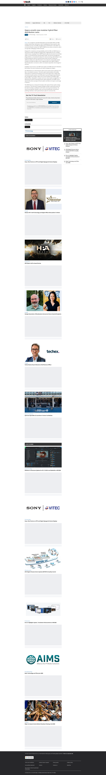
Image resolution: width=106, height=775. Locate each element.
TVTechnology (32, 34)
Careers (40, 765)
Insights (34, 5)
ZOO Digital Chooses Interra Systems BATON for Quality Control (72, 151)
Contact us (55, 765)
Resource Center (52, 5)
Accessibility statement (29, 765)
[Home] (24, 5)
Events (45, 5)
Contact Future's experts (44, 762)
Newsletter (59, 39)
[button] (80, 1)
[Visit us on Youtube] (72, 2)
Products (40, 5)
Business (26, 26)
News (28, 5)
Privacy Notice (31, 106)
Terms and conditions (29, 762)
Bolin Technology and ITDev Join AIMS (72, 162)
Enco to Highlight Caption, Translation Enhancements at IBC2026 (72, 157)
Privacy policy (56, 762)
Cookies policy (70, 762)
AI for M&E (67, 22)
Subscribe (60, 5)
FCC (49, 22)
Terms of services (42, 105)
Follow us (52, 39)
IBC (44, 22)
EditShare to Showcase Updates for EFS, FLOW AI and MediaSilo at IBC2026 (73, 139)
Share (28, 39)
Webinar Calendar (57, 22)
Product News (28, 120)
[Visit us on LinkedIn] (70, 2)
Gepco (26, 42)
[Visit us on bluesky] (74, 2)
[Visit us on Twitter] (68, 2)
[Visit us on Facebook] (66, 2)
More (66, 5)
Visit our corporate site (68, 753)
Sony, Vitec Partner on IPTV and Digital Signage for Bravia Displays (73, 145)
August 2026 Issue (36, 22)
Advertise (69, 765)
